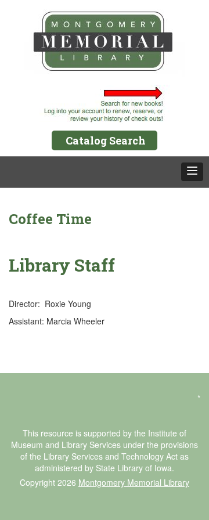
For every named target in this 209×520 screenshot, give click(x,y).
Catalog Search (106, 140)
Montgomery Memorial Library (133, 482)
